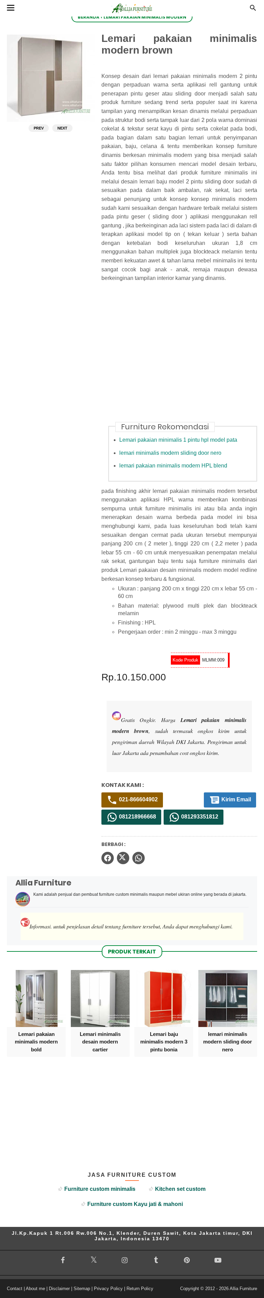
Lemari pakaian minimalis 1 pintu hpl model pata (178, 440)
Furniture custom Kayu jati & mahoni (135, 1204)
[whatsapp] (138, 858)
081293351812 (199, 817)
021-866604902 (138, 799)
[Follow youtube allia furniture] (218, 1260)
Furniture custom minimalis (99, 1189)
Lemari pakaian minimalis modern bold (36, 1041)
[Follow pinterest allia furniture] (186, 1260)
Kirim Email (235, 799)
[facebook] (107, 858)
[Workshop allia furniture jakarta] (132, 15)
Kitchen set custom (180, 1189)
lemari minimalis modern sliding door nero (170, 453)
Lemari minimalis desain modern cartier (100, 1041)
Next (62, 128)
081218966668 (137, 817)
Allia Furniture (243, 1288)
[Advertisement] (182, 356)
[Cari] (253, 9)
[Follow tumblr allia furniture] (155, 1260)
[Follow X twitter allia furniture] (93, 1260)
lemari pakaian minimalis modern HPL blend (173, 466)
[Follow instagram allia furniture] (125, 1260)
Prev (39, 128)
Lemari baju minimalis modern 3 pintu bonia (163, 1041)
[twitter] (123, 858)
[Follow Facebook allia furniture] (62, 1260)
